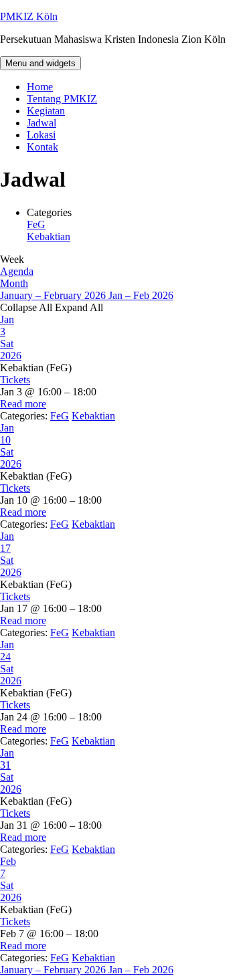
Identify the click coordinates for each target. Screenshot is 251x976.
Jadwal (41, 122)
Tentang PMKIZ (62, 98)
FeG (36, 224)
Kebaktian (48, 236)
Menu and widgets (40, 63)
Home (40, 86)
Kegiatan (46, 110)
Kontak (42, 147)
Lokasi (41, 134)
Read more (23, 403)
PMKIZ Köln (29, 16)
